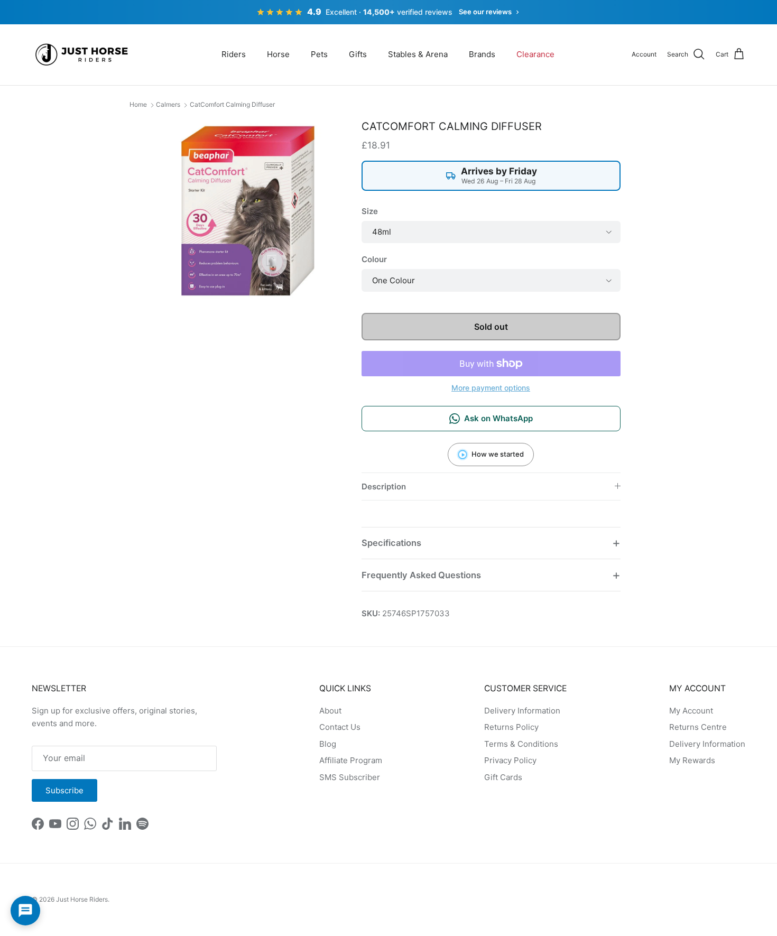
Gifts (358, 54)
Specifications (391, 542)
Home (138, 104)
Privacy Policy (510, 760)
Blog (327, 744)
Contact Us (339, 727)
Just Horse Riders (82, 899)
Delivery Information (522, 711)
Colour (374, 259)
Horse (278, 54)
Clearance (535, 54)
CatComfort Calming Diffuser (232, 104)
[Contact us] (25, 910)
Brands (482, 54)
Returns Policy (511, 727)
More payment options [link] (490, 388)
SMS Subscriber (349, 777)
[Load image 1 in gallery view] (247, 210)
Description (384, 486)
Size (370, 211)
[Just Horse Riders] (83, 55)
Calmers (168, 104)
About (330, 711)
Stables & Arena (418, 54)
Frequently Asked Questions (421, 575)
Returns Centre (698, 727)
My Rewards (692, 760)
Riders (233, 54)
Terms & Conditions (521, 744)
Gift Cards (503, 777)
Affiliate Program (350, 760)
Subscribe (64, 790)
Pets (319, 54)
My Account (691, 711)
